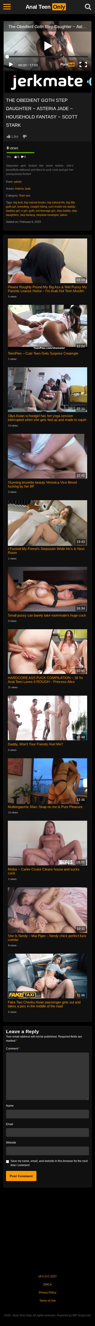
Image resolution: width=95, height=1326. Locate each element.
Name (10, 1105)
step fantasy (27, 215)
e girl (24, 210)
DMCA (47, 1284)
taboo (63, 215)
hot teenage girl (45, 210)
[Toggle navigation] (7, 7)
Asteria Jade (23, 188)
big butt (18, 202)
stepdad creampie (47, 215)
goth (31, 210)
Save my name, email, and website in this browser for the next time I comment (49, 1163)
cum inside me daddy (61, 206)
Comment (13, 1048)
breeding (23, 206)
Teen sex (24, 195)
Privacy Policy (47, 1292)
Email (9, 1124)
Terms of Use (47, 1300)
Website (11, 1142)
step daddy (63, 210)
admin (18, 181)
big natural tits (56, 202)
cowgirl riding (38, 206)
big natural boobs (35, 202)
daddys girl (13, 210)
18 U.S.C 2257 (47, 1276)
